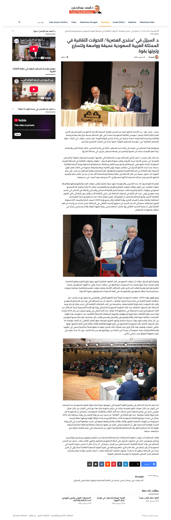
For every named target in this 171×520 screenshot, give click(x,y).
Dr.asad (151, 57)
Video (73, 22)
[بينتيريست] (113, 464)
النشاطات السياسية (20, 515)
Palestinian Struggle (88, 22)
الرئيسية (154, 31)
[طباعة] (89, 464)
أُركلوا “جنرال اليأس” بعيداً (149, 498)
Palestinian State (147, 22)
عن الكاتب (32, 515)
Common (105, 22)
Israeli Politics (119, 22)
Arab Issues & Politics (58, 22)
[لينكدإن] (125, 464)
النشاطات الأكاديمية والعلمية (62, 515)
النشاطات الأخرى (43, 515)
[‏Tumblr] (119, 464)
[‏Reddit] (107, 464)
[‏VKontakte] (101, 464)
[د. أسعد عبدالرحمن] (85, 9)
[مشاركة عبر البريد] (95, 464)
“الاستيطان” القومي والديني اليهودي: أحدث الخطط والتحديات (76, 499)
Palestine (132, 22)
